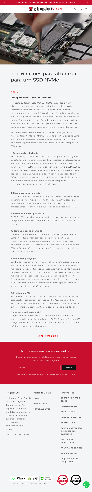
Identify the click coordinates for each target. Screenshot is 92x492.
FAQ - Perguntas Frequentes (69, 460)
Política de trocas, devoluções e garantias (71, 431)
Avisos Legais (68, 423)
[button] (5, 9)
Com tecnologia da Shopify (39, 483)
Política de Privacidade (67, 441)
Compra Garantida (71, 417)
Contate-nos (68, 412)
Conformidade (69, 406)
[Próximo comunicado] (87, 2)
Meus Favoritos (41, 409)
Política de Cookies (71, 448)
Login (36, 398)
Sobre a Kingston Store (70, 399)
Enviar (69, 367)
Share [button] (15, 92)
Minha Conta (40, 404)
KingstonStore (24, 483)
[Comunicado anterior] (4, 2)
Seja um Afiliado (70, 453)
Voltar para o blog (48, 336)
